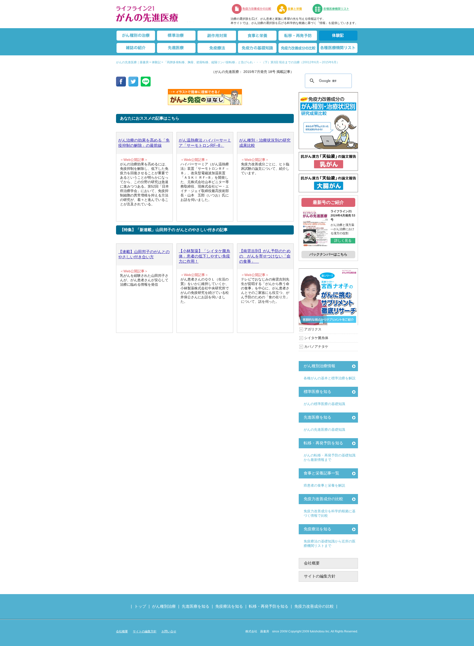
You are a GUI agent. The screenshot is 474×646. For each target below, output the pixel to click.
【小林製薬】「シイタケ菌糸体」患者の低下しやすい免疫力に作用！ (204, 256)
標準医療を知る (317, 391)
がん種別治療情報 (319, 366)
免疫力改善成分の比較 (252, 9)
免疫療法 (217, 48)
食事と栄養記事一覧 (321, 473)
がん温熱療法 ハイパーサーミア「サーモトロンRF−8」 (205, 143)
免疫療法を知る (317, 529)
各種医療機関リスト (338, 48)
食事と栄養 (292, 9)
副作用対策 (217, 36)
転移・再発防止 (297, 36)
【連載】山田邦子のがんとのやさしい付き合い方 (144, 254)
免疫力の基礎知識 (257, 48)
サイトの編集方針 (320, 576)
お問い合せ (168, 631)
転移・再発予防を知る (323, 443)
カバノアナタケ (316, 346)
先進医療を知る (317, 417)
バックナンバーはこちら (328, 254)
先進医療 (176, 48)
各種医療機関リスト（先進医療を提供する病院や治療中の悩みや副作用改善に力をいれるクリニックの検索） (334, 9)
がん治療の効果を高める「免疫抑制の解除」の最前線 (144, 143)
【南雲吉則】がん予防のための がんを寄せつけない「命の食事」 (265, 256)
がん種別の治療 (136, 36)
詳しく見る (343, 240)
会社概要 (312, 563)
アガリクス (312, 329)
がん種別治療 (164, 606)
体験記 (338, 36)
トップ (140, 606)
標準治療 (176, 36)
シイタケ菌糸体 (316, 338)
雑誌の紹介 (136, 48)
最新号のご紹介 (328, 202)
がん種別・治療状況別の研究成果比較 (265, 143)
